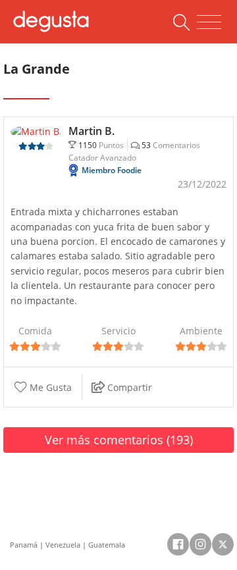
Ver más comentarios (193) (119, 440)
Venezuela (62, 545)
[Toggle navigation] (209, 22)
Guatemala (106, 545)
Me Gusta (49, 387)
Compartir (128, 387)
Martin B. (91, 131)
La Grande (36, 69)
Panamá (24, 545)
